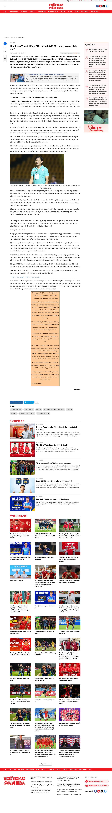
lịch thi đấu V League (43, 413)
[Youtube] (105, 0)
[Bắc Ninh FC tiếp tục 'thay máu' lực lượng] (22, 503)
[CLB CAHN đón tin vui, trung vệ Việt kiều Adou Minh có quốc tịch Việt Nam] (20, 691)
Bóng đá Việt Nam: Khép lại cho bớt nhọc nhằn (54, 481)
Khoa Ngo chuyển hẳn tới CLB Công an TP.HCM (45, 654)
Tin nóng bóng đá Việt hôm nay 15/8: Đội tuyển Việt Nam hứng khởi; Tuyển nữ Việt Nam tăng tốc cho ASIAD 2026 (20, 609)
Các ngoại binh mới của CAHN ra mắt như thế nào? (44, 679)
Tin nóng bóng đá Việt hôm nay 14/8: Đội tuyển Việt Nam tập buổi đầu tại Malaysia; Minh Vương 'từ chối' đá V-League (69, 609)
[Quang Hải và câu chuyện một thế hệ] (45, 691)
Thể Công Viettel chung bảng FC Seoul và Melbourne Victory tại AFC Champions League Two (69, 536)
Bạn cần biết (94, 11)
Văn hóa (63, 11)
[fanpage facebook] (97, 6)
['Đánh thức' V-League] (20, 572)
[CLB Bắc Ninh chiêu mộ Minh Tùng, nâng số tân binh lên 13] (20, 548)
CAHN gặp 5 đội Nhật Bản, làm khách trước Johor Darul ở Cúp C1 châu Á (45, 536)
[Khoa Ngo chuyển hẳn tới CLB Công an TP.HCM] (45, 644)
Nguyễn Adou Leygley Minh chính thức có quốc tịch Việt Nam (56, 428)
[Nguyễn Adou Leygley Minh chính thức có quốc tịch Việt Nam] (22, 431)
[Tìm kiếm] (5, 6)
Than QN (69, 409)
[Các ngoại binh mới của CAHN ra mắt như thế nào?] (45, 669)
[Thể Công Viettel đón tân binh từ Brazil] (22, 449)
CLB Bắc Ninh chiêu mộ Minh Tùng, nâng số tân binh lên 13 (20, 558)
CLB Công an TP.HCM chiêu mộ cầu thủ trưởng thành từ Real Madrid (20, 654)
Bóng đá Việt (42, 11)
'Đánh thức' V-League (16, 580)
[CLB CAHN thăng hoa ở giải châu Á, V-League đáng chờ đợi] (69, 714)
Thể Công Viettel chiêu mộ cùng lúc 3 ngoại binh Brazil (68, 679)
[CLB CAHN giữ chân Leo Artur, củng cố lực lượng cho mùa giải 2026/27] (20, 525)
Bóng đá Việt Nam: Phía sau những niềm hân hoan (20, 632)
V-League (21, 37)
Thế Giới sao (84, 11)
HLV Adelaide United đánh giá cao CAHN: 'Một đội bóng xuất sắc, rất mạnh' (20, 725)
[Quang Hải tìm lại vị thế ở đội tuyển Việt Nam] (69, 622)
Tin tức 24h (24, 11)
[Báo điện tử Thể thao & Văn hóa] (56, 6)
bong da (38, 409)
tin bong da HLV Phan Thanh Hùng (54, 409)
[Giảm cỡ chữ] (5, 61)
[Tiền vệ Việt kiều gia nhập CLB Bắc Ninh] (45, 597)
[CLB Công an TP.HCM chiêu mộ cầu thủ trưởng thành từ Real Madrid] (20, 644)
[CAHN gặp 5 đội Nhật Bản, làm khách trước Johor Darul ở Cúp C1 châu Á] (45, 525)
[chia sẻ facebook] (5, 47)
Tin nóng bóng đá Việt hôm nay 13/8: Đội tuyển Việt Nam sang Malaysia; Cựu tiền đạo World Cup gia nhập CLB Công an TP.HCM (69, 656)
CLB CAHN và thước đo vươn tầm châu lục (44, 632)
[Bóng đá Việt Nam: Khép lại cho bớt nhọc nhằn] (22, 485)
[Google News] (70, 53)
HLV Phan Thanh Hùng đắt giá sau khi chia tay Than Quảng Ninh (45, 74)
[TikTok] (107, 0)
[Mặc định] (5, 58)
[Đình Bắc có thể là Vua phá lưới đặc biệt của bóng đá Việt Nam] (69, 572)
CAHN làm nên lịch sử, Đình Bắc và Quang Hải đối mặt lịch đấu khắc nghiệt (69, 701)
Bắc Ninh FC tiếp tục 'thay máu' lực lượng (52, 499)
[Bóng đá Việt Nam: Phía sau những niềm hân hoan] (20, 622)
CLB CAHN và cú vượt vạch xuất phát (19, 679)
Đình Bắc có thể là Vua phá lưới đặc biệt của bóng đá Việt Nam (69, 581)
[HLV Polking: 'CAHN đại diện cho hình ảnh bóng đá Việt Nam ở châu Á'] (20, 742)
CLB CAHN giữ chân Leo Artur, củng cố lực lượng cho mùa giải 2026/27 (19, 536)
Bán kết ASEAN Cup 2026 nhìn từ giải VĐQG (44, 558)
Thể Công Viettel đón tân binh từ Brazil (51, 445)
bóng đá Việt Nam (16, 409)
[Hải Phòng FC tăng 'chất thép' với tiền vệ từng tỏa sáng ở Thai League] (69, 548)
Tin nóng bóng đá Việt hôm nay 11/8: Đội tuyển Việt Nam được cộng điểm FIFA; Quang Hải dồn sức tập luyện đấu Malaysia (45, 753)
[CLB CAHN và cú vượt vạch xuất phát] (20, 669)
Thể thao (32, 11)
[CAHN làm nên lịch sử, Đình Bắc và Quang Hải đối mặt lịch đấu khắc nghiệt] (69, 691)
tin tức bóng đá (28, 409)
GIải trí (77, 11)
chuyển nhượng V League (27, 413)
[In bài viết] (5, 51)
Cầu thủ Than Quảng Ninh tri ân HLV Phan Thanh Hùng (26, 277)
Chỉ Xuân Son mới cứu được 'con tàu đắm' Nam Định (98, 50)
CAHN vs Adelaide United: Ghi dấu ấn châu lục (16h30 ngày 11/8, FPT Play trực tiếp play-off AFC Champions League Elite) (69, 753)
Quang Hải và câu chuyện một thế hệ (45, 700)
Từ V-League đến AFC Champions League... (53, 463)
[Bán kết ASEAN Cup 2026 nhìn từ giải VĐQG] (45, 548)
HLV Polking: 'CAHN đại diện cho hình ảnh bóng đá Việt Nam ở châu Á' (20, 752)
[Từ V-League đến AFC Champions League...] (22, 467)
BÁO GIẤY (71, 0)
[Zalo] (107, 6)
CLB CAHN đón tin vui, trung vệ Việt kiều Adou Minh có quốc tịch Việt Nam (20, 701)
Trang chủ (6, 37)
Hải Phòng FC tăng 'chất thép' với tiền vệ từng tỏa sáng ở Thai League (69, 559)
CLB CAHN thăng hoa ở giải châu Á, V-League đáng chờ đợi (69, 724)
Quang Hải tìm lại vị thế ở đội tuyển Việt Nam (69, 632)
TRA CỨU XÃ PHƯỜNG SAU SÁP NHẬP (84, 0)
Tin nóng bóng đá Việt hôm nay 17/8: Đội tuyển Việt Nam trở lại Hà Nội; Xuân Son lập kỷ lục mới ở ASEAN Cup (45, 583)
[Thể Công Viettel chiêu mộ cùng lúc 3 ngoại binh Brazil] (69, 669)
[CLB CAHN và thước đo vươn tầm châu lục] (45, 622)
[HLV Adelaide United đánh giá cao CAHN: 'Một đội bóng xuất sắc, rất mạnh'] (20, 714)
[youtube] (100, 6)
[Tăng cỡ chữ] (5, 55)
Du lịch (70, 11)
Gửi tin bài (97, 0)
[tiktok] (103, 6)
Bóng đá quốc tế (53, 11)
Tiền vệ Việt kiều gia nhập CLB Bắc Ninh (45, 607)
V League (14, 413)
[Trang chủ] (6, 11)
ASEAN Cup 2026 (13, 11)
